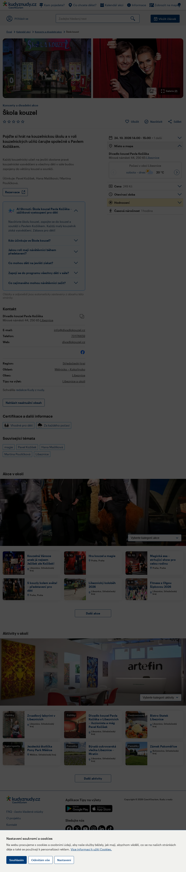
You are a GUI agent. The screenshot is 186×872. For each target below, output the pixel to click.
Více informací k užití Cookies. (91, 849)
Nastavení (64, 860)
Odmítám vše (40, 860)
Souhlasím (16, 860)
